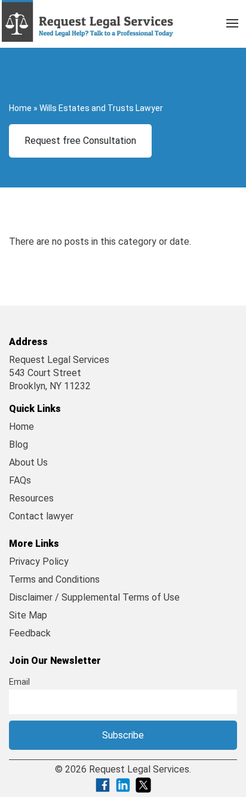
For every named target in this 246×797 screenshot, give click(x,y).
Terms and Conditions (54, 579)
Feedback (30, 633)
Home (20, 108)
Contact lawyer (41, 516)
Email (19, 682)
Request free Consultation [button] (80, 140)
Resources (31, 498)
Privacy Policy (39, 561)
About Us (28, 462)
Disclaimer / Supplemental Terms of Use (94, 597)
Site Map (28, 615)
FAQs (20, 480)
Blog (18, 444)
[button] (232, 20)
